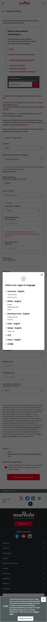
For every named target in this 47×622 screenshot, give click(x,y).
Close (42, 275)
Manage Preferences (25, 618)
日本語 (10, 344)
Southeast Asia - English (18, 313)
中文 (9, 335)
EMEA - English (14, 301)
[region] (23, 609)
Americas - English (15, 291)
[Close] (43, 599)
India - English (13, 323)
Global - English (14, 328)
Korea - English (14, 339)
